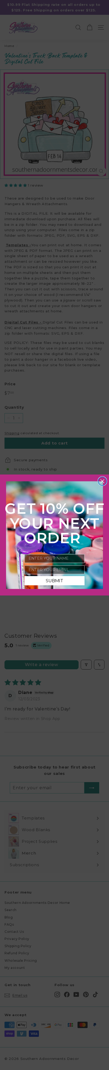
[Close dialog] (102, 481)
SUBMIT (54, 580)
